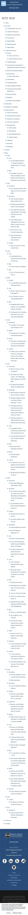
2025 (8, 183)
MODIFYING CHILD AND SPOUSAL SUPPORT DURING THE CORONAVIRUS (18, 604)
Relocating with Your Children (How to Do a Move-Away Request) (18, 588)
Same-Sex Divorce (14, 55)
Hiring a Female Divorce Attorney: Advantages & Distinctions (17, 815)
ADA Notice (8, 104)
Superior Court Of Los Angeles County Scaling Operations (17, 636)
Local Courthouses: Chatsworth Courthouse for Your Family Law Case (18, 656)
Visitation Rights (13, 137)
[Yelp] (17, 861)
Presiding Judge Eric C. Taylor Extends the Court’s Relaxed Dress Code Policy (18, 420)
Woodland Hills (11, 125)
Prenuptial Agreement (14, 134)
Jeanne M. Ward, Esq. (13, 31)
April (10, 170)
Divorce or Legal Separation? (18, 612)
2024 (8, 251)
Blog (6, 153)
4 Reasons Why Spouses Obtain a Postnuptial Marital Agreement (18, 740)
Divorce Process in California (18, 266)
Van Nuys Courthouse (13, 122)
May (10, 264)
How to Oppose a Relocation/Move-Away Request (17, 564)
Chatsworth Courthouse (13, 119)
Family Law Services (10, 50)
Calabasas (10, 140)
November (12, 196)
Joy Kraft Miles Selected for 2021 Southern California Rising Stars (18, 438)
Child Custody (10, 73)
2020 (8, 478)
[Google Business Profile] (14, 867)
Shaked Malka (10, 41)
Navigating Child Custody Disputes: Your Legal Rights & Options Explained (18, 307)
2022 (8, 320)
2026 (8, 155)
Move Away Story (15, 680)
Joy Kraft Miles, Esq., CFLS (14, 28)
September (12, 322)
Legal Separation (11, 62)
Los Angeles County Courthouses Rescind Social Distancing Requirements (18, 431)
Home (7, 23)
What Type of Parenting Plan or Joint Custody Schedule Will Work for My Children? (18, 343)
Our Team (7, 26)
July (10, 158)
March (10, 338)
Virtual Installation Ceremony (18, 527)
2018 (8, 797)
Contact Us (8, 820)
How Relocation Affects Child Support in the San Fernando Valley (18, 191)
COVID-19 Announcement (17, 538)
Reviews (7, 150)
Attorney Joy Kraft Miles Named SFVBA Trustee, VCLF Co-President (17, 696)
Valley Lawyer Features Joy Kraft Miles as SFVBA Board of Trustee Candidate (18, 719)
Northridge (10, 146)
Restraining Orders (12, 82)
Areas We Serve (9, 110)
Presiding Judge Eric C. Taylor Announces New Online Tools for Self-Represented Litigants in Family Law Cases (17, 410)
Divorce (9, 53)
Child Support (10, 79)
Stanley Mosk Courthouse (14, 115)
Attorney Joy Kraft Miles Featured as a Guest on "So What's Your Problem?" (18, 773)
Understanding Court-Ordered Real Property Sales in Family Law (18, 259)
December (12, 186)
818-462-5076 (14, 842)
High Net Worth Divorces (15, 59)
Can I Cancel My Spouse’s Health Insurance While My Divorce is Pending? (18, 544)
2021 (8, 364)
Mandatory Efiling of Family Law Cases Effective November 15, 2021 (18, 400)
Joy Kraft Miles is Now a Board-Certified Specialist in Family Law (18, 506)
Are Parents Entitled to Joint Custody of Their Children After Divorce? (18, 664)
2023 (8, 277)
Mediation (9, 97)
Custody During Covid (16, 582)
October (11, 243)
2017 (8, 807)
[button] (3, 3)
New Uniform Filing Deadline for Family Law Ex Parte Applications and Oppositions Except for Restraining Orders (18, 496)
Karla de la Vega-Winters (13, 35)
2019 (8, 669)
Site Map (7, 823)
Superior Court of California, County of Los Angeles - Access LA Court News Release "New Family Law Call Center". (18, 356)
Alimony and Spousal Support (15, 70)
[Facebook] (5, 861)
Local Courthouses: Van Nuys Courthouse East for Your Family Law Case (18, 646)
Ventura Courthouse (12, 112)
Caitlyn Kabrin (10, 47)
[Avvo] (23, 861)
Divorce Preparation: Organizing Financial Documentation (16, 238)
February (11, 641)
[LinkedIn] (11, 861)
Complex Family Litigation (14, 100)
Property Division (11, 94)
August (11, 330)
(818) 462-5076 (14, 8)
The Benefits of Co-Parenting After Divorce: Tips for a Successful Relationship (18, 315)
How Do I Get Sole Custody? (18, 593)
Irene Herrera (10, 38)
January (11, 349)
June (10, 426)
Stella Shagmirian (11, 44)
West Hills (9, 143)
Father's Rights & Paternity (14, 86)
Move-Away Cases (14, 76)
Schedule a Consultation (11, 107)
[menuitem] (14, 873)
